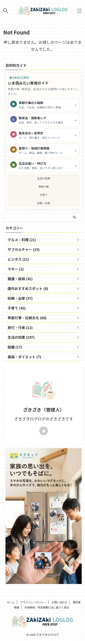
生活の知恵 (43, 178)
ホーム (11, 602)
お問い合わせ (59, 602)
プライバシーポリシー (33, 602)
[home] (43, 430)
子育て (44, 195)
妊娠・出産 (43, 203)
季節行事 (43, 186)
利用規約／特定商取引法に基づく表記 (47, 607)
